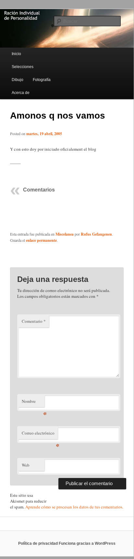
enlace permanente (41, 240)
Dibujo (17, 79)
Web (26, 465)
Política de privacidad (38, 543)
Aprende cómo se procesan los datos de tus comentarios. (74, 507)
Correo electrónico (40, 434)
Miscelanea (64, 234)
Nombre (33, 402)
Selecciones (22, 66)
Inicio (16, 54)
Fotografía (42, 79)
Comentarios (39, 189)
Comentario (34, 321)
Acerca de (21, 92)
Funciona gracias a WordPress (87, 543)
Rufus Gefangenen (96, 234)
